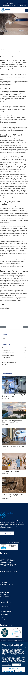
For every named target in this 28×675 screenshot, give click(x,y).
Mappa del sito (4, 614)
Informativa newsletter (6, 611)
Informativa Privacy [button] (7, 665)
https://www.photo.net (5, 52)
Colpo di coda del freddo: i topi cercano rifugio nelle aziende (12, 495)
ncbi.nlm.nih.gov (10, 197)
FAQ (2, 617)
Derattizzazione (6, 348)
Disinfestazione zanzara (8, 352)
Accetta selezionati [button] (13, 668)
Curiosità (4, 365)
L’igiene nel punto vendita (10, 471)
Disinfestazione (6, 350)
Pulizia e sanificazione (7, 360)
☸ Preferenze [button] (16, 665)
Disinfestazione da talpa (8, 355)
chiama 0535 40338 (8, 3)
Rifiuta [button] (20, 671)
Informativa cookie (5, 609)
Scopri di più (7, 533)
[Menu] (26, 10)
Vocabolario (4, 620)
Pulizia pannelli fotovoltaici (9, 362)
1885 (1, 193)
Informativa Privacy (5, 606)
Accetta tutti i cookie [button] (8, 671)
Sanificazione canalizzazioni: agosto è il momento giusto (14, 395)
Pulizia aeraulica (6, 357)
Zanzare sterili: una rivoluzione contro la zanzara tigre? (12, 421)
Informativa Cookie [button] (16, 663)
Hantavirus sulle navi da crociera (13, 446)
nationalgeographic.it (5, 308)
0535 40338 (5, 571)
